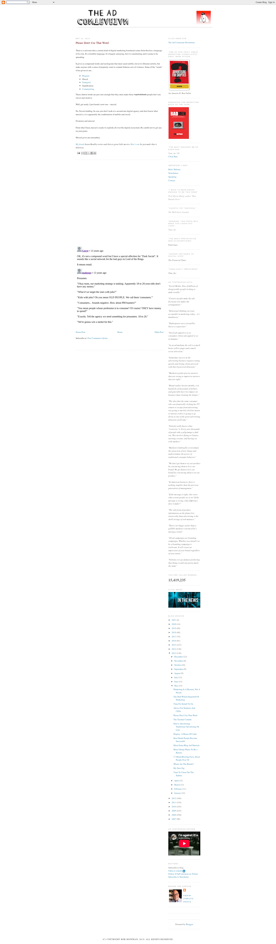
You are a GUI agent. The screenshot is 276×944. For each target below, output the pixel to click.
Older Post (159, 332)
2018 (174, 632)
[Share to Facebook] (91, 153)
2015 (174, 644)
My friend (80, 144)
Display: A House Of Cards (185, 734)
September (179, 669)
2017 (174, 636)
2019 (174, 628)
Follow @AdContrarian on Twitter (183, 873)
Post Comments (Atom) (97, 338)
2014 (174, 649)
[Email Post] (78, 153)
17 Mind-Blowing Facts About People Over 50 (186, 758)
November (179, 660)
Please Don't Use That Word (185, 715)
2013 (174, 653)
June (176, 681)
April (176, 780)
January (177, 793)
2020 (174, 624)
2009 (174, 810)
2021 (174, 619)
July (176, 677)
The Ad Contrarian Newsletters (181, 42)
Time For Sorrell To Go (183, 703)
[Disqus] (120, 203)
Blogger (189, 924)
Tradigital (86, 82)
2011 (174, 802)
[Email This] (82, 153)
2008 (174, 814)
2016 (174, 640)
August (177, 673)
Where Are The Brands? (183, 764)
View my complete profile (188, 899)
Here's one (135, 144)
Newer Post (80, 332)
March (177, 784)
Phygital (85, 75)
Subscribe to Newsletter (178, 876)
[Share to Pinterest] (94, 153)
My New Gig (178, 768)
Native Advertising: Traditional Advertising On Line (186, 726)
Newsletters (173, 173)
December (178, 656)
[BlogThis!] (85, 153)
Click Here (173, 156)
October (178, 664)
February (178, 788)
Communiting (88, 89)
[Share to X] (88, 153)
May (176, 685)
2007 (174, 819)
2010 (174, 806)
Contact (171, 180)
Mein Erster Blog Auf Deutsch (186, 745)
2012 (174, 798)
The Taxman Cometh (182, 719)
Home (120, 332)
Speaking (172, 176)
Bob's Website (174, 169)
